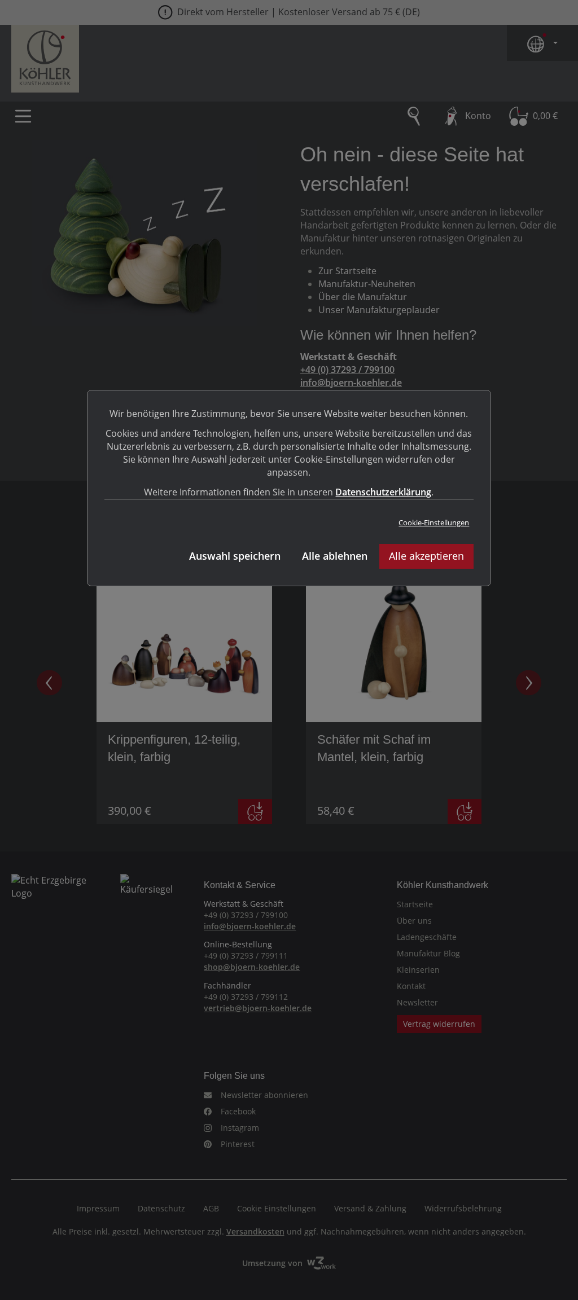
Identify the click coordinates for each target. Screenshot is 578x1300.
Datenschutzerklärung (383, 492)
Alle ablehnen (334, 556)
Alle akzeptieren (426, 556)
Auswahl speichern (235, 556)
